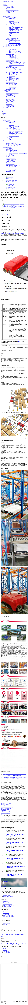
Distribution (5, 109)
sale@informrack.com (8, 896)
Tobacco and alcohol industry (12, 102)
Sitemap (5, 950)
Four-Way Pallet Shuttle (6, 808)
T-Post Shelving (12, 87)
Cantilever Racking (13, 57)
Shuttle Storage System (11, 24)
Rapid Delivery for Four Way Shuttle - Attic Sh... (14, 874)
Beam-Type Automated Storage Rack (17, 62)
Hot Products (6, 948)
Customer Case (6, 90)
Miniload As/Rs (4, 233)
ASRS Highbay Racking (11, 67)
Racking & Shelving (7, 46)
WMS (10, 35)
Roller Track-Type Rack (14, 50)
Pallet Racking (9, 77)
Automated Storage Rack (11, 61)
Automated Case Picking (6, 803)
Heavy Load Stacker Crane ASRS (13, 44)
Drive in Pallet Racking (14, 58)
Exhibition (8, 12)
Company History (10, 7)
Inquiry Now (3, 886)
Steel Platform (12, 76)
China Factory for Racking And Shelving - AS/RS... (15, 835)
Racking (5, 924)
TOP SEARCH (6, 952)
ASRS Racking (12, 68)
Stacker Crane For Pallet (11, 39)
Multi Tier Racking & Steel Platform (14, 72)
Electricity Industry (10, 99)
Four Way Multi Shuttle (8, 915)
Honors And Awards (10, 8)
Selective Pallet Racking (14, 78)
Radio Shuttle (12, 19)
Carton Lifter (3, 805)
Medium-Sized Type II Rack (15, 52)
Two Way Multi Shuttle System (15, 29)
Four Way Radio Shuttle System (15, 27)
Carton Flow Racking (10, 80)
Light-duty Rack (9, 47)
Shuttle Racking (12, 55)
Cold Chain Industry (10, 95)
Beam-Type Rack (12, 49)
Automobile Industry (10, 94)
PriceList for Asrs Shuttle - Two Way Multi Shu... (14, 859)
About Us (5, 5)
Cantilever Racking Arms (13, 233)
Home (4, 4)
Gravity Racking (12, 56)
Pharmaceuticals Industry (11, 96)
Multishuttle (3, 810)
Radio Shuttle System (5, 813)
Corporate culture (9, 6)
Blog (7, 15)
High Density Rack (10, 54)
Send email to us (4, 214)
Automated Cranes (5, 804)
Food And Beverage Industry (12, 93)
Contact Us (5, 107)
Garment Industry (10, 98)
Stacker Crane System (8, 36)
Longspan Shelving (13, 85)
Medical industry (9, 101)
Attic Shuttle (11, 23)
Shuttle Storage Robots (11, 17)
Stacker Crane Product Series (12, 38)
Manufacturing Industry (11, 100)
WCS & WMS (9, 33)
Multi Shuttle (11, 21)
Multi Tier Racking (10, 155)
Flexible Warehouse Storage (7, 807)
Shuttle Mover (12, 18)
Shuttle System (6, 16)
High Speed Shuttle (5, 809)
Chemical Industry (10, 106)
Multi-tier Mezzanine (13, 74)
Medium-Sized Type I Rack (15, 51)
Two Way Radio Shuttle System (15, 26)
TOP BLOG (6, 951)
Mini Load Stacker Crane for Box (13, 45)
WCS (10, 34)
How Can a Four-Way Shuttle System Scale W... (14, 944)
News (7, 13)
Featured (5, 114)
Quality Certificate (10, 11)
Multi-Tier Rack (12, 73)
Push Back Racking (10, 82)
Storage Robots (6, 923)
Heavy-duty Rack (10, 60)
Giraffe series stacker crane (14, 43)
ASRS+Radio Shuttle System (15, 30)
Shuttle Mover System (13, 28)
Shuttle (19, 341)
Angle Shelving (12, 88)
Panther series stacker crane (14, 40)
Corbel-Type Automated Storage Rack (17, 63)
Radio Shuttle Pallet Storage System (8, 811)
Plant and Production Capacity (12, 10)
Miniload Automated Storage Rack (16, 65)
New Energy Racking (10, 89)
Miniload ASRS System (14, 32)
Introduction (5, 901)
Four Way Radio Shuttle (14, 22)
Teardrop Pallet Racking (14, 79)
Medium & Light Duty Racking (13, 83)
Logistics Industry (10, 105)
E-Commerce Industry (10, 91)
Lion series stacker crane (14, 41)
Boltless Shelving (12, 84)
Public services (9, 104)
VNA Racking (9, 66)
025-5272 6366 (6, 895)
